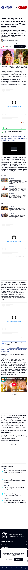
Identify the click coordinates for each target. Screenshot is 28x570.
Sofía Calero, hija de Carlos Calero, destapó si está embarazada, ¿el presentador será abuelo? (17, 196)
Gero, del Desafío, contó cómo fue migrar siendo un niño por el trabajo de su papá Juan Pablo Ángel (18, 189)
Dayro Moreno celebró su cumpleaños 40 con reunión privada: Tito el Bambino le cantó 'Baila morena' (18, 182)
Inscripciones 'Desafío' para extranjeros (10, 11)
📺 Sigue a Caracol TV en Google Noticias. (13, 343)
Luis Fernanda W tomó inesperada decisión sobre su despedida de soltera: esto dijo (17, 209)
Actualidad (9, 14)
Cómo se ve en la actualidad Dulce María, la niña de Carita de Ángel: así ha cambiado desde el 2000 (14, 138)
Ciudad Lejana (7, 492)
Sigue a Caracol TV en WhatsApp (13, 128)
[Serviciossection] (26, 544)
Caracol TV (3, 14)
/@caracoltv (8, 46)
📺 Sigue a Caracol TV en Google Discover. (13, 132)
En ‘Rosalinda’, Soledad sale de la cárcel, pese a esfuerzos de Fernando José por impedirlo (14, 480)
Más (25, 568)
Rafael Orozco (7, 498)
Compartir (21, 46)
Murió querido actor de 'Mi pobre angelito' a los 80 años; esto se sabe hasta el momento (15, 472)
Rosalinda (6, 477)
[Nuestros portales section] (26, 541)
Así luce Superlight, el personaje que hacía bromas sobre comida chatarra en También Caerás (14, 349)
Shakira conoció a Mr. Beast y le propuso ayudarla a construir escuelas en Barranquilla (17, 216)
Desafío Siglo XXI (12, 186)
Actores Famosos (14, 440)
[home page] (6, 7)
